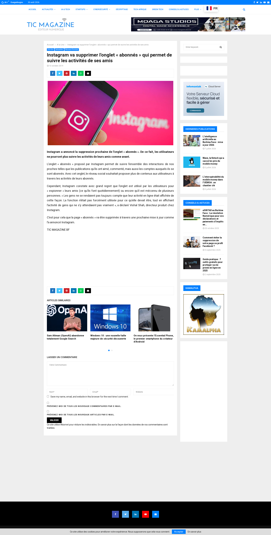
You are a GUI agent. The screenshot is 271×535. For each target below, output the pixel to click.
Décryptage (122, 9)
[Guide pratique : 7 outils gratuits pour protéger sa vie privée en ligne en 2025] (191, 263)
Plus (196, 9)
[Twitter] (125, 514)
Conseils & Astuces (179, 9)
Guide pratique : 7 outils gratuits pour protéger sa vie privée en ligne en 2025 (213, 265)
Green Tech (157, 9)
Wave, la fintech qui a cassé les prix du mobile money (213, 161)
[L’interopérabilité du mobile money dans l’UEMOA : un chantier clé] (191, 181)
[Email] (155, 514)
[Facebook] (115, 514)
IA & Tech (65, 9)
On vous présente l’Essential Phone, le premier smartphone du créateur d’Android (154, 338)
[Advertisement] (110, 257)
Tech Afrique (139, 9)
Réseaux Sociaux (71, 49)
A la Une (51, 49)
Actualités (47, 9)
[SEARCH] (220, 47)
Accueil (32, 9)
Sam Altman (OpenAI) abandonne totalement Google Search (65, 337)
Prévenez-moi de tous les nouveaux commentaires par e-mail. (84, 406)
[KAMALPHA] (203, 314)
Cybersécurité (100, 9)
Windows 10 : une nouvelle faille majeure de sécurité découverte (108, 337)
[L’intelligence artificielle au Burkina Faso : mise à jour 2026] (191, 140)
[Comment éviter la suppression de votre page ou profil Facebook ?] (191, 241)
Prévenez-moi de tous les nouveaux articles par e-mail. (81, 415)
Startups (80, 9)
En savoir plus (194, 532)
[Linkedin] (135, 514)
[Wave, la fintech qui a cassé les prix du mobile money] (191, 162)
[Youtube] (145, 514)
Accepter (178, 531)
